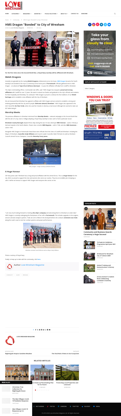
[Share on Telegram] (47, 330)
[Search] (115, 13)
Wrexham (25, 275)
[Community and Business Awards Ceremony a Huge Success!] (100, 219)
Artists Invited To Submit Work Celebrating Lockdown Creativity (105, 278)
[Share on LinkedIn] (41, 330)
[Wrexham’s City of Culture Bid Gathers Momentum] (17, 372)
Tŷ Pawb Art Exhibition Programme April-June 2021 (106, 243)
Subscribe (84, 13)
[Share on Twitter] (37, 330)
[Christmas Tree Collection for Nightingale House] (6, 389)
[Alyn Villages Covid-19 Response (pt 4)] (6, 411)
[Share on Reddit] (43, 330)
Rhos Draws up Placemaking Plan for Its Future (42, 384)
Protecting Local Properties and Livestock (67, 384)
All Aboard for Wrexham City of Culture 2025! (105, 255)
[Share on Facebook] (35, 330)
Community (16, 20)
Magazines (26, 14)
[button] (7, 377)
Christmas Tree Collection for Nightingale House (18, 389)
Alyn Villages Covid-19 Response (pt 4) (20, 410)
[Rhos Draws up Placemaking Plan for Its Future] (42, 372)
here (38, 259)
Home (7, 13)
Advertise (37, 14)
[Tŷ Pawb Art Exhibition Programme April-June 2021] (89, 245)
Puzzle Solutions (50, 14)
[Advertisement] (81, 5)
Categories (15, 14)
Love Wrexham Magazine (17, 28)
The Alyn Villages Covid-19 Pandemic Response (20, 400)
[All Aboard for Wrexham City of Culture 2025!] (89, 256)
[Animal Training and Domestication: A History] (89, 268)
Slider (18, 275)
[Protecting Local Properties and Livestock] (67, 372)
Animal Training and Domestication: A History (105, 266)
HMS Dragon (61, 81)
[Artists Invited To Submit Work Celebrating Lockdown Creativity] (89, 279)
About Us (64, 14)
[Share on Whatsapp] (45, 330)
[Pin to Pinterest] (39, 330)
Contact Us (74, 13)
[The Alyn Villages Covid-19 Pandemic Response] (6, 401)
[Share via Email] (49, 330)
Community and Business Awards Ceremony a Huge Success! (98, 233)
